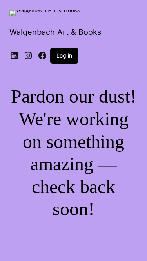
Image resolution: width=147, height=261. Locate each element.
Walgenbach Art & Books (55, 32)
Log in (64, 55)
